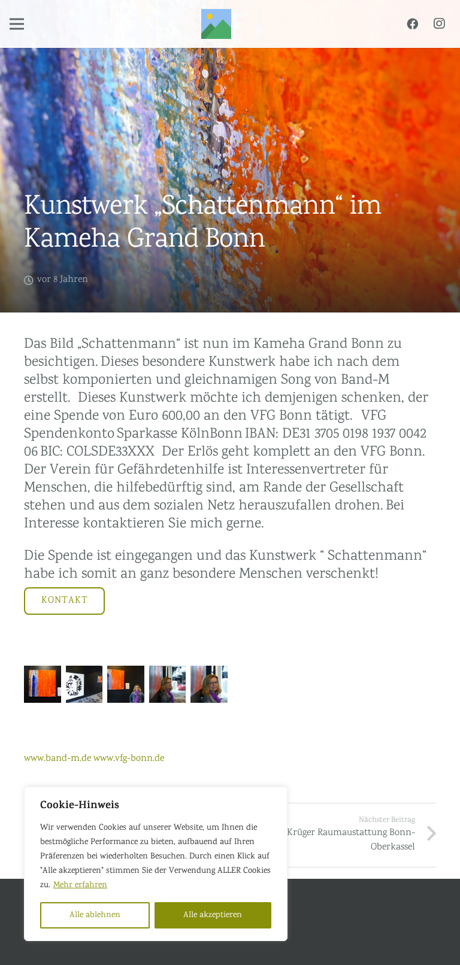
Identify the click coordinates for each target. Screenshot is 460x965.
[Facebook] (412, 24)
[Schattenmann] (42, 684)
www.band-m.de (57, 759)
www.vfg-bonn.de (128, 759)
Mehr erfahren (80, 885)
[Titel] (216, 24)
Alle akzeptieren (212, 915)
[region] (156, 864)
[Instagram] (439, 24)
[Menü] (17, 24)
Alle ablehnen (94, 915)
